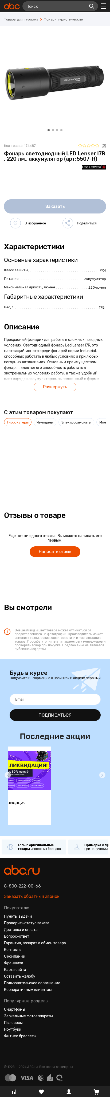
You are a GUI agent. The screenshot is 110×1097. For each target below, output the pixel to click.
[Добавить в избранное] (15, 223)
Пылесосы (13, 1023)
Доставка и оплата (21, 929)
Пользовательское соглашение (32, 983)
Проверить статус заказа (26, 923)
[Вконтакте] (8, 1049)
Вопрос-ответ (16, 936)
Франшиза (13, 963)
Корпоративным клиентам (28, 989)
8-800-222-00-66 (22, 886)
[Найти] (91, 6)
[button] (8, 775)
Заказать (55, 206)
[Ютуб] (27, 1049)
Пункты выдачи (18, 916)
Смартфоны (14, 1009)
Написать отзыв (55, 551)
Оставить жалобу (19, 976)
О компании (14, 956)
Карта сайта (15, 969)
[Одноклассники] (18, 1049)
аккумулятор (95, 279)
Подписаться (55, 715)
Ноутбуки (12, 1029)
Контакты (12, 949)
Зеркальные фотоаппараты (28, 1016)
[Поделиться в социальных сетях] (67, 223)
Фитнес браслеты (20, 1036)
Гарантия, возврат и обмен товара (35, 943)
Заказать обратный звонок (32, 896)
